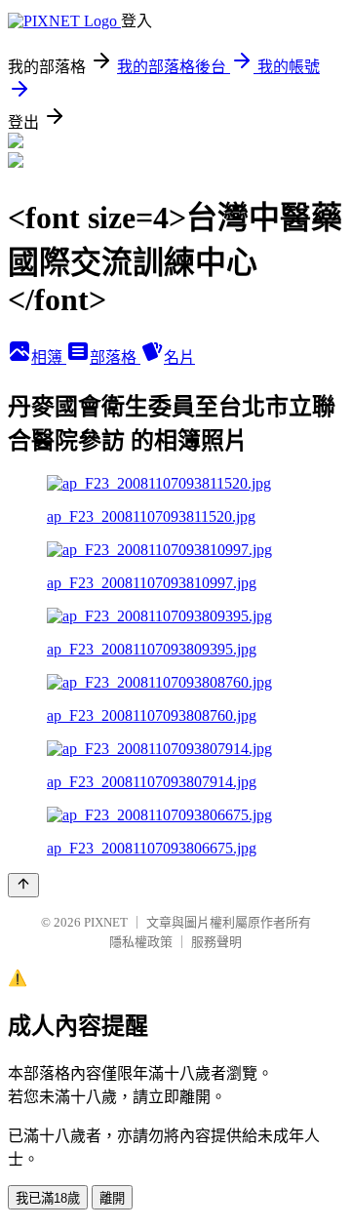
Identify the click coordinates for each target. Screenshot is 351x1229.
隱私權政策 (141, 941)
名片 (179, 357)
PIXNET (106, 922)
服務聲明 (216, 941)
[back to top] (23, 885)
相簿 (48, 357)
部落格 (115, 357)
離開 (112, 1198)
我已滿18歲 (48, 1198)
